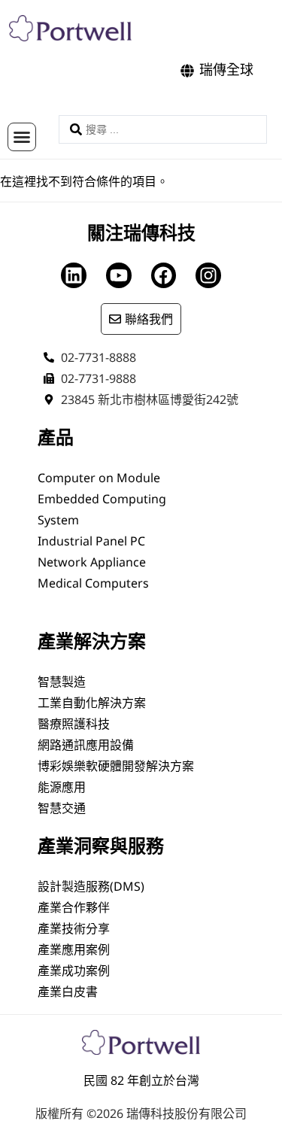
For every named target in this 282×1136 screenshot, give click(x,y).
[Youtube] (119, 275)
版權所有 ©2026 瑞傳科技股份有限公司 (141, 1113)
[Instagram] (208, 275)
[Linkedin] (73, 275)
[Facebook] (164, 275)
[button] (22, 137)
